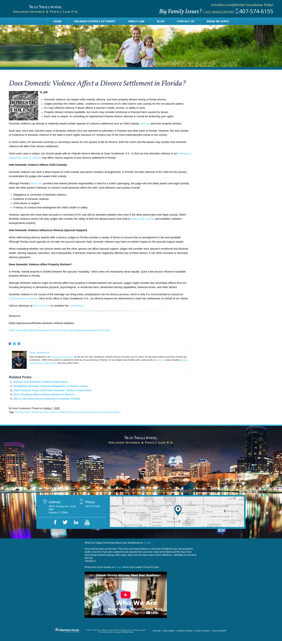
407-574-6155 (256, 11)
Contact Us (185, 21)
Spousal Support (111, 412)
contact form (76, 305)
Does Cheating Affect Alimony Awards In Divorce (43, 394)
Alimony (19, 412)
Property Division (69, 412)
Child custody (31, 412)
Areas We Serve (218, 21)
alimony (144, 123)
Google (118, 567)
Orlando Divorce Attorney (94, 21)
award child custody (142, 218)
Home (57, 21)
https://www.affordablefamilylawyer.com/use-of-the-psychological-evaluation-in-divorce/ (59, 330)
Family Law (136, 21)
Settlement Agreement (90, 412)
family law (36, 183)
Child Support (49, 363)
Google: (147, 543)
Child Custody (36, 363)
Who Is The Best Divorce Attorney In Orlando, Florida (46, 398)
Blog (160, 21)
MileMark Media (128, 632)
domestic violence (49, 412)
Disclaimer (168, 631)
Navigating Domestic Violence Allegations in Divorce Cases (50, 386)
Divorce (183, 360)
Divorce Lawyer (185, 631)
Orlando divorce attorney (23, 298)
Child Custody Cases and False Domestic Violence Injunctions (52, 390)
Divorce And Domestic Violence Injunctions (40, 381)
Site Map (157, 631)
